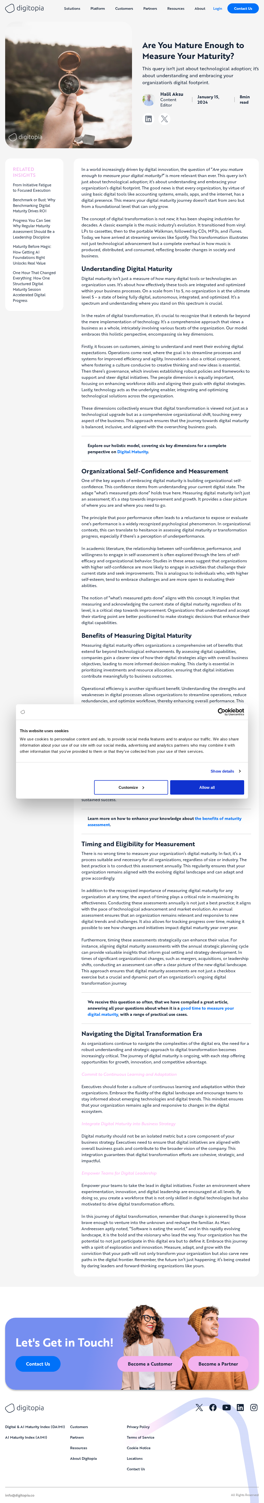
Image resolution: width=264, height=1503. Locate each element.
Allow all (207, 787)
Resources (78, 1447)
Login (217, 8)
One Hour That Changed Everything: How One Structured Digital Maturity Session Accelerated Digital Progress (34, 286)
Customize (128, 787)
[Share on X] (164, 119)
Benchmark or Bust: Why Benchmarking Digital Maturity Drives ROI (34, 205)
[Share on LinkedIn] (148, 119)
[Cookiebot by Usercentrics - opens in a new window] (221, 712)
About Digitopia (83, 1458)
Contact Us (243, 8)
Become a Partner (218, 1363)
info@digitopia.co (19, 1495)
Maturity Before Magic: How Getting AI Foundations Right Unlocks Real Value (32, 255)
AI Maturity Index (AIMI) (26, 1437)
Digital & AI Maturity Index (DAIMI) (35, 1426)
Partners (77, 1437)
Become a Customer (150, 1363)
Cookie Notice (139, 1447)
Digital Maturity (132, 452)
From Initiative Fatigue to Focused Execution (32, 187)
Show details (222, 771)
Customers (79, 1426)
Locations (135, 1458)
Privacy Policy (138, 1426)
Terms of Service (140, 1437)
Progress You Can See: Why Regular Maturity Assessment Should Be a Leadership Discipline (34, 229)
